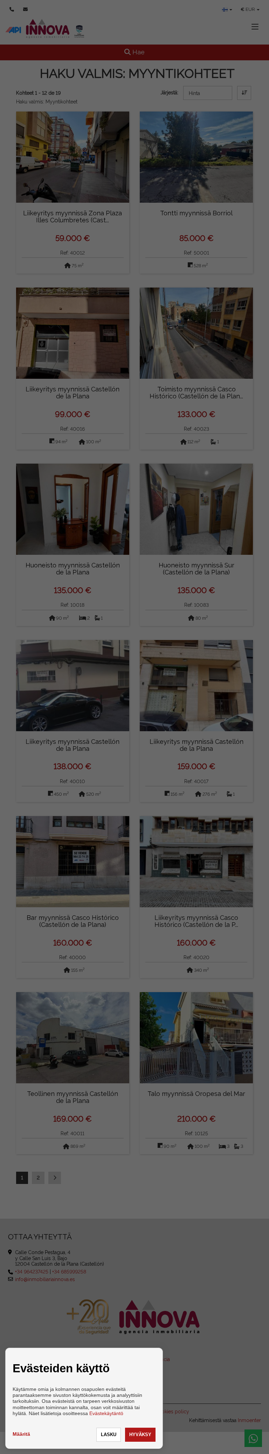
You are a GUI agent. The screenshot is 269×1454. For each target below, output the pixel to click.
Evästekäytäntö (106, 1413)
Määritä (21, 1434)
